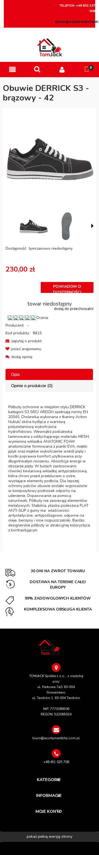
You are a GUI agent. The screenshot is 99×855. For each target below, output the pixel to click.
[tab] (50, 375)
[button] (12, 69)
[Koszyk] (86, 69)
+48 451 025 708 (56, 762)
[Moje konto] (62, 69)
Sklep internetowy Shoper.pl (49, 848)
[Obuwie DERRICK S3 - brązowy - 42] (33, 226)
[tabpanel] (50, 469)
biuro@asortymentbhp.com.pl (56, 738)
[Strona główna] (49, 47)
